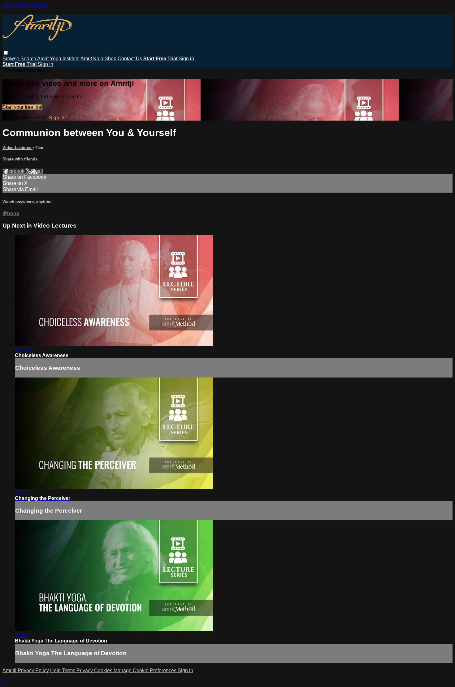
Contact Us (130, 58)
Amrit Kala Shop (98, 58)
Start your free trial (22, 107)
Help (56, 670)
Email (36, 171)
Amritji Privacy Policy (25, 670)
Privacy (85, 670)
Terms (69, 670)
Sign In (45, 64)
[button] (6, 53)
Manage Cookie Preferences (146, 670)
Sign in (186, 58)
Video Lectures (17, 147)
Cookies (104, 670)
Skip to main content (24, 5)
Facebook (14, 171)
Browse (11, 58)
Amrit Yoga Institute (58, 58)
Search (28, 58)
